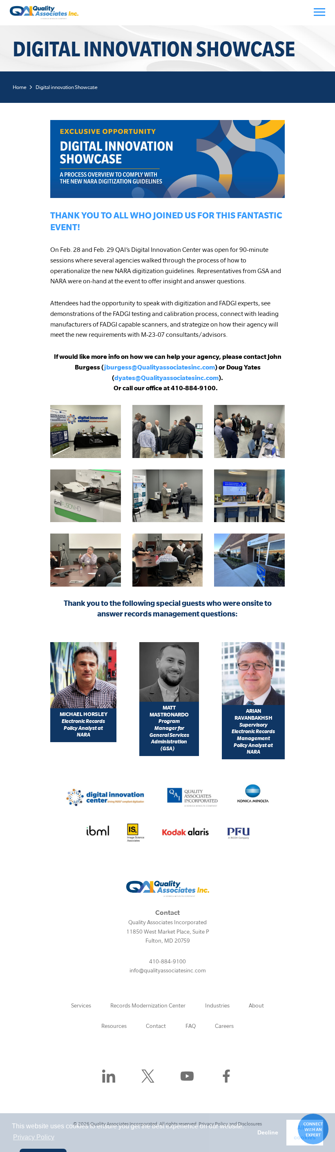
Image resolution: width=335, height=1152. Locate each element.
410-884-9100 (167, 961)
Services (81, 1005)
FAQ (190, 1026)
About (256, 1005)
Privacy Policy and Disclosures (230, 1123)
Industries (217, 1005)
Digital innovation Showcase (67, 87)
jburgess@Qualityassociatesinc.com (159, 367)
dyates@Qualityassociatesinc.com (166, 377)
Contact (156, 1026)
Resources (114, 1026)
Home (20, 87)
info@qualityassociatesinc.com (168, 970)
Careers (224, 1026)
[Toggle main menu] (319, 12)
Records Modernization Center (147, 1005)
